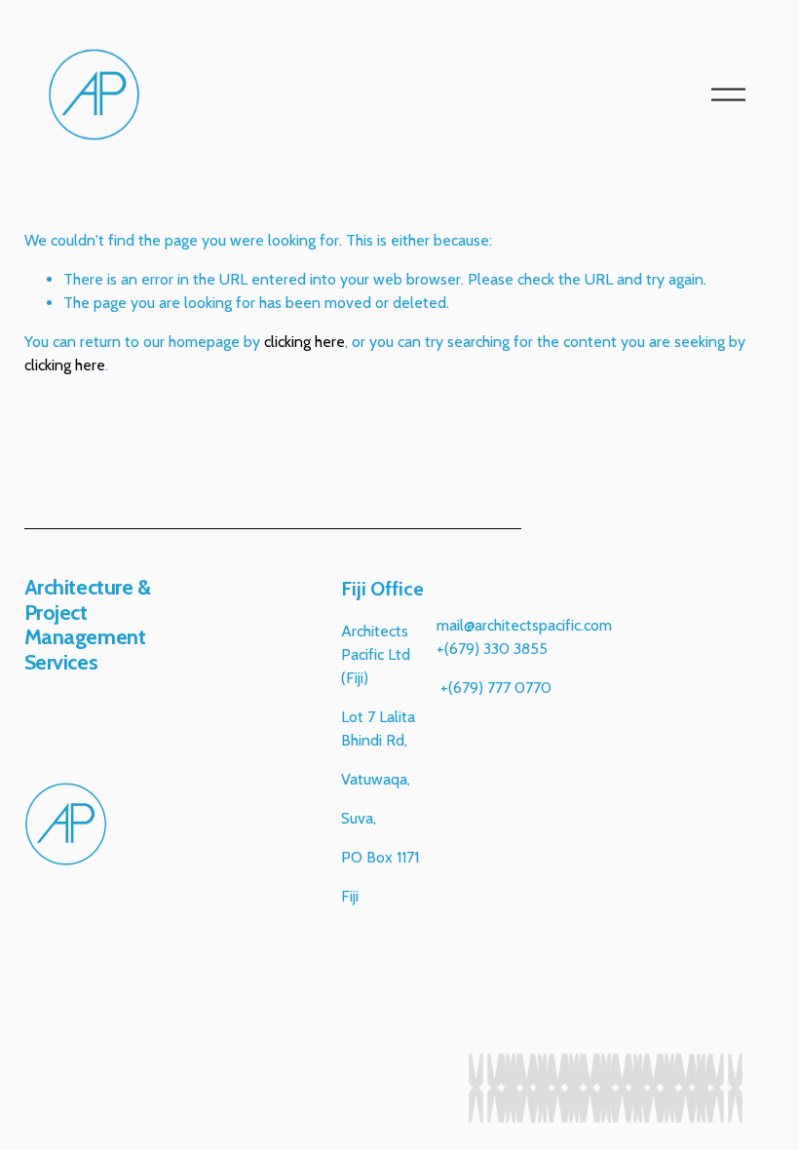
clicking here (304, 341)
